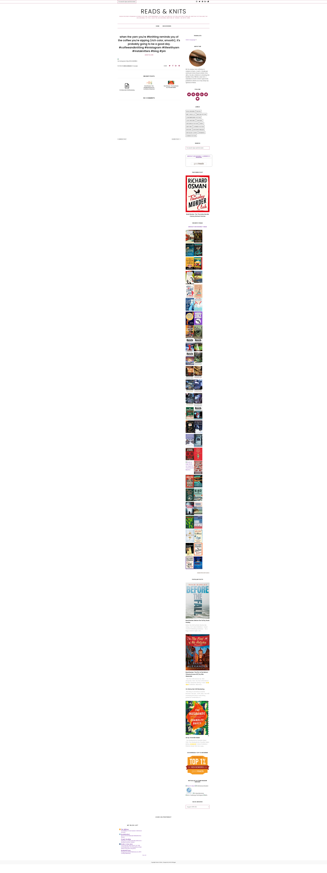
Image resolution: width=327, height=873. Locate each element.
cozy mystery (190, 120)
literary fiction (199, 126)
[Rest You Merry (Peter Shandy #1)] (190, 460)
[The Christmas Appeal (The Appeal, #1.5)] (190, 419)
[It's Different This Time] (190, 337)
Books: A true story (127, 844)
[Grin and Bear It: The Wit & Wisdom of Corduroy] (198, 460)
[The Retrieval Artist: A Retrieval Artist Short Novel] (198, 419)
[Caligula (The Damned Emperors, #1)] (190, 256)
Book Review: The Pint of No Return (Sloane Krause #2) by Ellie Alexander (197, 674)
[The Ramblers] (198, 487)
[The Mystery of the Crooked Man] (190, 297)
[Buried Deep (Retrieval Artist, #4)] (190, 379)
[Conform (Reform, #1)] (190, 541)
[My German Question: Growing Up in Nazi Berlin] (190, 556)
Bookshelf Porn (126, 850)
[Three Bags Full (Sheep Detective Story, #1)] (198, 269)
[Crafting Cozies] (198, 297)
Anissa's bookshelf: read (197, 227)
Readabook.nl (125, 834)
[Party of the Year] (190, 432)
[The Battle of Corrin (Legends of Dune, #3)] (198, 338)
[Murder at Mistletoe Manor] (190, 500)
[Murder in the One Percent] (198, 568)
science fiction (191, 135)
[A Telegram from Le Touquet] (198, 282)
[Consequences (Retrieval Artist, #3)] (198, 392)
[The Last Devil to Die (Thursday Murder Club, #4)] (190, 568)
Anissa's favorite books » (203, 572)
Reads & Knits (163, 11)
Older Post (175, 139)
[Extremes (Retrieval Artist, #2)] (190, 406)
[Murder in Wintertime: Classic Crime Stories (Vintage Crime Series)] (198, 432)
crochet (199, 120)
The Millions (125, 829)
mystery (188, 129)
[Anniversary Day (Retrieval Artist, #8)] (190, 364)
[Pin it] (179, 65)
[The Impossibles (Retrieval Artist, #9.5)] (190, 351)
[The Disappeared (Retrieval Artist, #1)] (198, 406)
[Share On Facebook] (172, 65)
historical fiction (192, 123)
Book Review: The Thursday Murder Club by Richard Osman (197, 215)
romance (202, 132)
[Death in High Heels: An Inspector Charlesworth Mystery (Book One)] (190, 469)
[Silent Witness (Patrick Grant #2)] (198, 542)
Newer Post (123, 139)
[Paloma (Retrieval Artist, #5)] (190, 392)
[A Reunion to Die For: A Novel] (190, 269)
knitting (189, 126)
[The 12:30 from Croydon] (198, 513)
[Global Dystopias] (198, 528)
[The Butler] (198, 255)
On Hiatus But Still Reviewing (195, 689)
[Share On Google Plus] (176, 65)
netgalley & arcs (191, 132)
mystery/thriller (198, 129)
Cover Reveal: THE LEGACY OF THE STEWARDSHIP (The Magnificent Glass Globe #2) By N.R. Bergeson (131, 847)
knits (201, 123)
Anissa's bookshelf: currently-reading (199, 156)
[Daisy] (198, 242)
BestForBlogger (172, 862)
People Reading (126, 839)
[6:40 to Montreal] (198, 500)
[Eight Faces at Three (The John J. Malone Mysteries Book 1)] (190, 310)
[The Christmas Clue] (190, 487)
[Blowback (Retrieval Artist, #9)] (198, 351)
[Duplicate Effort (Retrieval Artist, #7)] (198, 365)
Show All (144, 855)
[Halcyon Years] (190, 514)
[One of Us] (190, 528)
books (199, 111)
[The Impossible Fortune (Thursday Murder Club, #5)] (198, 555)
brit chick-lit (190, 114)
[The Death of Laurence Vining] (190, 243)
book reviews (190, 111)
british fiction (201, 114)
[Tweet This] (169, 65)
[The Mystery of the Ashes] (190, 283)
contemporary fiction (193, 117)
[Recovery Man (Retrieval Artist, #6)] (198, 379)
